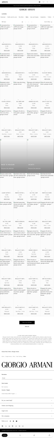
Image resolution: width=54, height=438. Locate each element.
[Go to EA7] (47, 2)
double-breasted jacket (30, 344)
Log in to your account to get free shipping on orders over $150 (27, 5)
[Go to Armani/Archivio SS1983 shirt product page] (7, 62)
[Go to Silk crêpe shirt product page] (20, 91)
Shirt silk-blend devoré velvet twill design (47, 278)
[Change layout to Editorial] (22, 22)
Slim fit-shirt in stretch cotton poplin (20, 307)
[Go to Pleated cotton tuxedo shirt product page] (7, 91)
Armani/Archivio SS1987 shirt (47, 44)
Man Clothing (19, 356)
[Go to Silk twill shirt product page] (33, 182)
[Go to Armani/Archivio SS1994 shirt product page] (33, 33)
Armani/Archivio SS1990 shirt (7, 44)
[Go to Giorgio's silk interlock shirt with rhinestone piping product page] (33, 91)
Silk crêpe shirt (20, 101)
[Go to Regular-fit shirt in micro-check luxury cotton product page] (7, 239)
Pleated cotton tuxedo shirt (7, 101)
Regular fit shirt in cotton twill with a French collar (20, 278)
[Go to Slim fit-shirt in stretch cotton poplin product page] (20, 297)
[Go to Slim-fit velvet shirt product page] (47, 91)
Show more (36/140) (26, 322)
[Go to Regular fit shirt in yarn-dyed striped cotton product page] (7, 268)
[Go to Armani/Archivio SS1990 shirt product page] (7, 33)
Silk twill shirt (7, 221)
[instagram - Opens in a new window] (10, 421)
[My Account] (34, 435)
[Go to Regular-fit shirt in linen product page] (7, 119)
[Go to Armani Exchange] (51, 2)
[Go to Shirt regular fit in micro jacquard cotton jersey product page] (7, 297)
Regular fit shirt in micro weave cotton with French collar (20, 250)
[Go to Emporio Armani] (43, 2)
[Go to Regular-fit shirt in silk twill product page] (33, 211)
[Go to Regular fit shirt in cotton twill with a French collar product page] (20, 268)
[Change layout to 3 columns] (28, 22)
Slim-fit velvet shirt (47, 101)
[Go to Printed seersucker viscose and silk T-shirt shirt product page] (20, 211)
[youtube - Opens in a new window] (16, 421)
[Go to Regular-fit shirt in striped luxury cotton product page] (47, 239)
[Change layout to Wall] (31, 22)
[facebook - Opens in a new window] (13, 421)
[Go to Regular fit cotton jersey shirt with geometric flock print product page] (47, 297)
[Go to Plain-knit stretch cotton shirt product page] (33, 62)
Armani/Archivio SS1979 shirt (20, 44)
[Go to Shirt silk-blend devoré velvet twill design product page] (47, 268)
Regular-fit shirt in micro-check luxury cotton (7, 250)
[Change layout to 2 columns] (25, 22)
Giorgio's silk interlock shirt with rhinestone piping (34, 101)
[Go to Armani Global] (5, 2)
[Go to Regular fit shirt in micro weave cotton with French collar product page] (20, 239)
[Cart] (49, 435)
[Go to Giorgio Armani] (39, 2)
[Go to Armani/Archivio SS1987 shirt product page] (47, 33)
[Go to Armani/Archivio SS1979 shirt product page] (20, 33)
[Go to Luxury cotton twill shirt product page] (7, 182)
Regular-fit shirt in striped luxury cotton (47, 250)
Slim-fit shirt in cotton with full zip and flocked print (34, 278)
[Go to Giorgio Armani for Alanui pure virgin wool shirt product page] (33, 239)
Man (14, 356)
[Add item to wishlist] (11, 26)
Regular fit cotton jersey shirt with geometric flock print (47, 307)
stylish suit (41, 344)
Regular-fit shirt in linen (7, 130)
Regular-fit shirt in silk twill (34, 221)
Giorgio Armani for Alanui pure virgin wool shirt (34, 250)
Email (3, 378)
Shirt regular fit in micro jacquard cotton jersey (7, 307)
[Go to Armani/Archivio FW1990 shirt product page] (20, 62)
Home (3, 356)
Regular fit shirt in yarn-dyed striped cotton (7, 278)
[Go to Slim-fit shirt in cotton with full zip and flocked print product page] (33, 268)
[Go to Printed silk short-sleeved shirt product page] (47, 182)
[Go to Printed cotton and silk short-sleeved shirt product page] (20, 182)
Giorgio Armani (9, 356)
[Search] (20, 435)
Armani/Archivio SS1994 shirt (34, 44)
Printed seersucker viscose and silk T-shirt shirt (20, 221)
